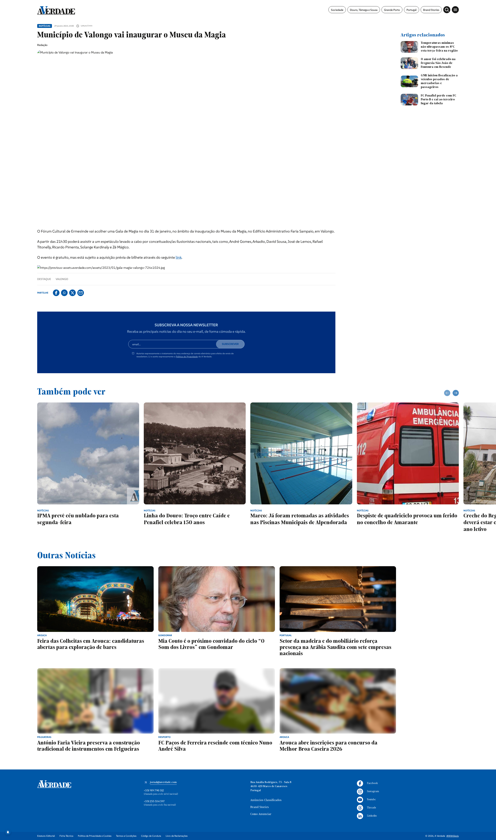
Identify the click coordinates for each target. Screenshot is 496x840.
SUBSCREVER (230, 344)
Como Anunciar (260, 814)
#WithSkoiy (452, 835)
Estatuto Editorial (46, 835)
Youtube (371, 799)
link (179, 257)
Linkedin (372, 816)
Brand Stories (431, 10)
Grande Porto (392, 10)
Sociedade (337, 10)
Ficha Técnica (66, 835)
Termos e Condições (126, 835)
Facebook (372, 783)
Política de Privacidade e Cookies (94, 835)
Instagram (373, 791)
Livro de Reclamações (177, 835)
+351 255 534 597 (154, 801)
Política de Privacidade (187, 356)
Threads (371, 807)
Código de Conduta (151, 835)
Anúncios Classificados (266, 800)
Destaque (44, 279)
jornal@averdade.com (163, 782)
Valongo (62, 279)
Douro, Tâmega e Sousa (363, 10)
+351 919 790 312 (154, 790)
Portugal (411, 10)
